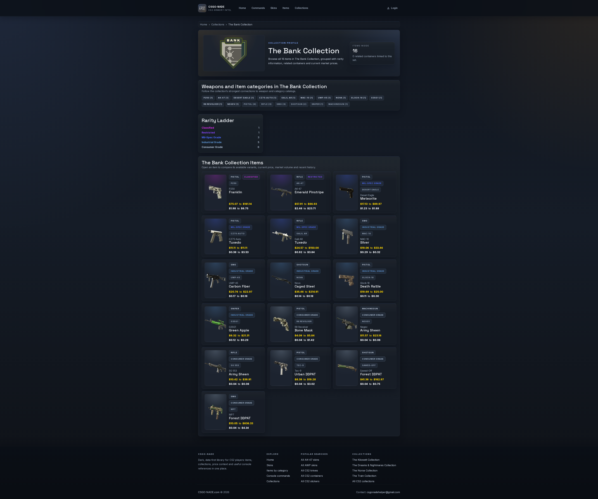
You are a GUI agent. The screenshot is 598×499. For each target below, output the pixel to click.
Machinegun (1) (338, 104)
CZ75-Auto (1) (267, 98)
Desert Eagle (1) (244, 98)
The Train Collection (364, 475)
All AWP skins (309, 465)
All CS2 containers (312, 475)
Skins (274, 8)
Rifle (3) (266, 104)
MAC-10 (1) (307, 98)
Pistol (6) (250, 104)
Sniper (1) (317, 104)
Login (394, 8)
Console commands (278, 475)
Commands (258, 8)
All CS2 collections (363, 481)
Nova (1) (341, 98)
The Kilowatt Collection (366, 459)
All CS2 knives (309, 470)
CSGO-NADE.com (208, 492)
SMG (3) (281, 104)
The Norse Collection (364, 470)
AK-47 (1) (223, 98)
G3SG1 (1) (376, 98)
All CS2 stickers (310, 481)
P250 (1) (208, 98)
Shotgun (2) (298, 104)
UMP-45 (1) (324, 98)
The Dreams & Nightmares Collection (374, 465)
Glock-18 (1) (358, 98)
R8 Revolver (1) (213, 104)
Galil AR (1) (288, 98)
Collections (301, 8)
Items (285, 8)
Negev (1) (233, 104)
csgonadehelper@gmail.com (383, 492)
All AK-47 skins (310, 459)
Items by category (277, 470)
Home (242, 8)
